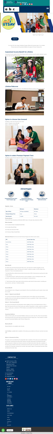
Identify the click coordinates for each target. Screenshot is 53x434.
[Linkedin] (27, 4)
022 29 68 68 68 (18, 2)
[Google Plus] (21, 4)
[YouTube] (30, 4)
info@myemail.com (8, 2)
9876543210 (24, 2)
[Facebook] (23, 4)
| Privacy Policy (29, 433)
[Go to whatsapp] (3, 430)
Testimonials (10, 413)
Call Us (15, 38)
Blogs (8, 419)
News (8, 411)
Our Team (9, 415)
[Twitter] (25, 4)
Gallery (9, 425)
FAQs (8, 417)
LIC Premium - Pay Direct (9, 396)
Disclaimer (23, 433)
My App (8, 386)
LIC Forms (9, 392)
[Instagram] (32, 4)
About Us (9, 409)
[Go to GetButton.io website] (3, 432)
